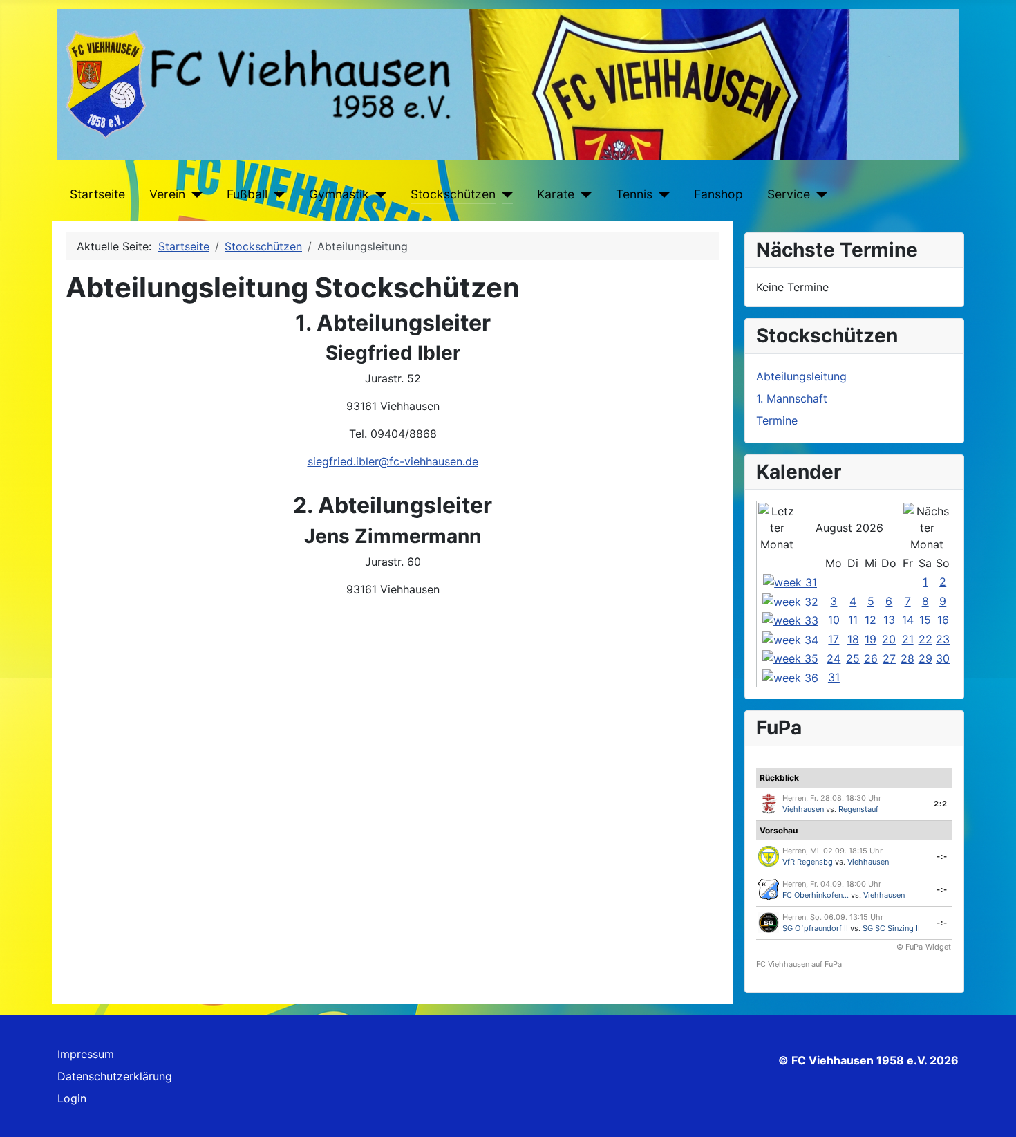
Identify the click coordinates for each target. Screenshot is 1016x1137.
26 (871, 658)
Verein (167, 194)
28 (907, 658)
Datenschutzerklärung (114, 1076)
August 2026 (849, 528)
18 (853, 639)
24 (833, 658)
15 (925, 620)
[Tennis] (661, 194)
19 (870, 639)
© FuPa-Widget (923, 947)
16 (943, 620)
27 (889, 658)
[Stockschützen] (504, 194)
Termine (777, 420)
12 (870, 620)
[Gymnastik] (377, 194)
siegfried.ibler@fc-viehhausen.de (393, 461)
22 (925, 639)
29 (925, 658)
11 (853, 620)
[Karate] (583, 194)
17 (833, 639)
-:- (942, 856)
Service (788, 194)
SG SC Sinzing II (891, 928)
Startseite (97, 194)
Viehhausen (803, 809)
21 (908, 639)
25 (853, 658)
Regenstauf (858, 809)
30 (943, 658)
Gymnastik (339, 194)
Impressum (85, 1054)
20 (889, 639)
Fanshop (718, 194)
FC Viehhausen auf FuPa (799, 964)
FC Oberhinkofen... (815, 895)
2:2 (941, 803)
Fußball (247, 194)
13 (889, 620)
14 (908, 620)
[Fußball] (276, 194)
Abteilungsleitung (801, 376)
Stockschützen (453, 194)
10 (834, 620)
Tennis (634, 194)
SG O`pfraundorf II (815, 928)
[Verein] (194, 194)
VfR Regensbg (807, 862)
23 (943, 639)
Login (71, 1098)
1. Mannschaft (791, 398)
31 (834, 677)
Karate (555, 194)
